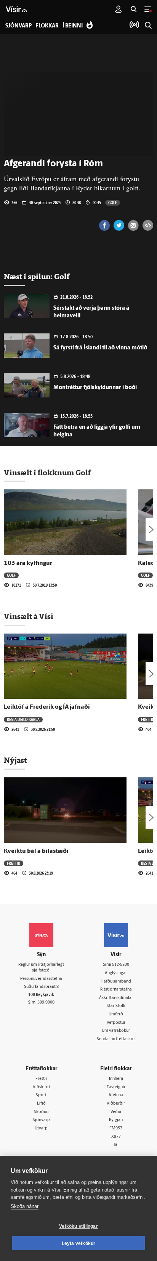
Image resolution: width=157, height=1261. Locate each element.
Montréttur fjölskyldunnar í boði (95, 388)
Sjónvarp (41, 1120)
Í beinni (72, 26)
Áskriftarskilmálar (116, 998)
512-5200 (120, 965)
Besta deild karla (23, 719)
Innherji (116, 1079)
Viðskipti (41, 1087)
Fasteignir (116, 1087)
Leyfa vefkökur (79, 1243)
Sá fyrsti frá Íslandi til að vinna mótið (100, 348)
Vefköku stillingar (78, 1226)
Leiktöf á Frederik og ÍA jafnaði (47, 707)
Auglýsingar (116, 973)
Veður (116, 1112)
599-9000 (45, 1002)
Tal (116, 1145)
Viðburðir (116, 1104)
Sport (41, 1095)
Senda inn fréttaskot (116, 1039)
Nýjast (15, 760)
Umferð (116, 1014)
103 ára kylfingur (28, 563)
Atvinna (116, 1095)
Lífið (41, 1104)
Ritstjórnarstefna (116, 990)
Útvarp (41, 1128)
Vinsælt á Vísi (28, 616)
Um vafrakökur (116, 1031)
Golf (112, 202)
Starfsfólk (116, 1006)
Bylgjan (116, 1120)
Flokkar (47, 26)
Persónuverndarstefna (41, 979)
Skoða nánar (24, 1206)
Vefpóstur (116, 1023)
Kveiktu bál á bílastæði (36, 851)
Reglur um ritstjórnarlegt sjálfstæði (41, 968)
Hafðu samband (116, 982)
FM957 (115, 1128)
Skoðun (41, 1112)
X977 (116, 1137)
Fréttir (147, 719)
